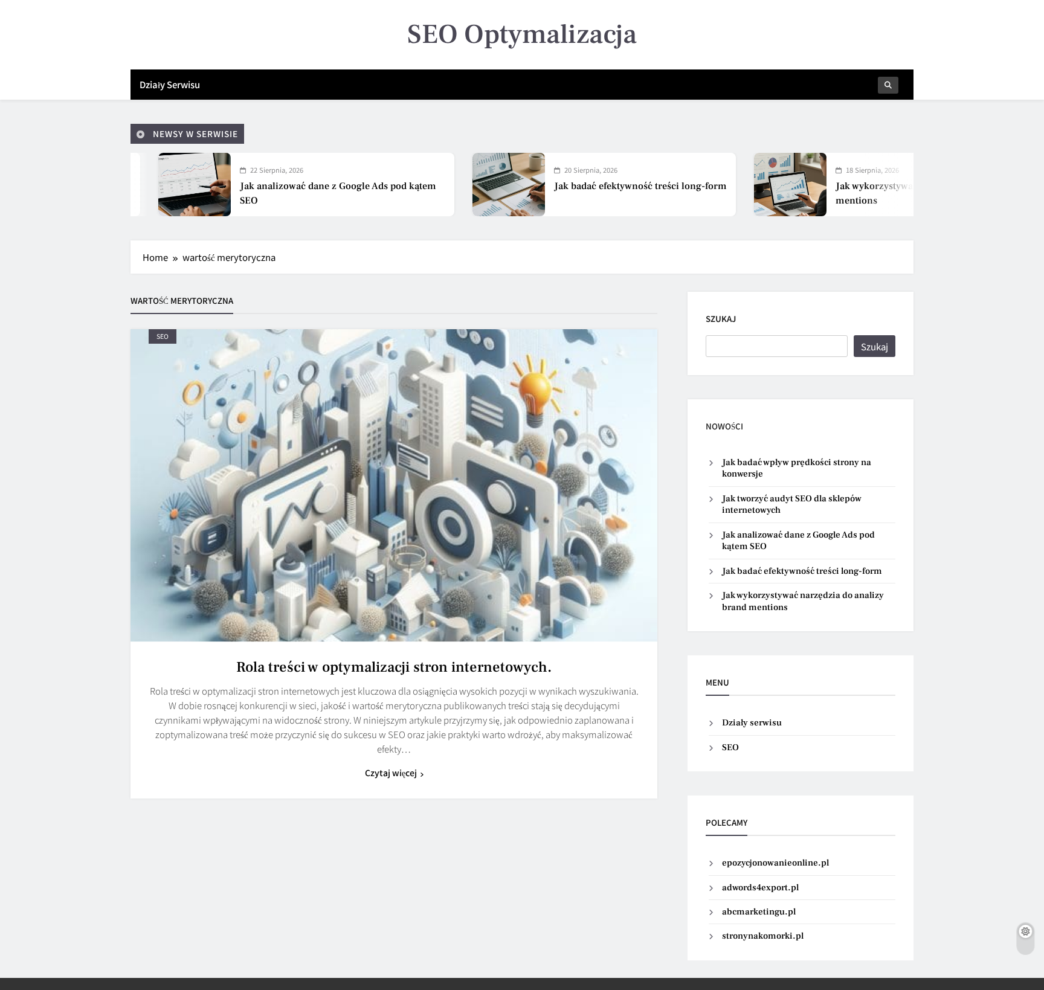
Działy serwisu (170, 84)
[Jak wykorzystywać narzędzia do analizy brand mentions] (716, 184)
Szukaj (721, 318)
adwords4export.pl (760, 887)
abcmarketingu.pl (759, 912)
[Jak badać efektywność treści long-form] (435, 184)
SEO (162, 336)
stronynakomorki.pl (763, 936)
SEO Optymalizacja (522, 34)
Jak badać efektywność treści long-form (566, 186)
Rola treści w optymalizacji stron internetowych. (394, 667)
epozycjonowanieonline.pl (775, 863)
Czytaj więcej (391, 773)
